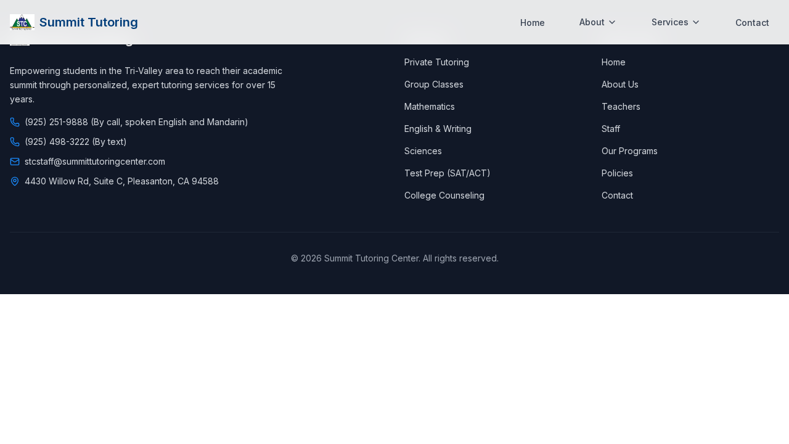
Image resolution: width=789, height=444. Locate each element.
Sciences (423, 151)
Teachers (621, 106)
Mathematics (429, 106)
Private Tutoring (436, 62)
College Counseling (444, 195)
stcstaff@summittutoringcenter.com (95, 161)
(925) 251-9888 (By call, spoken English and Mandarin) (136, 122)
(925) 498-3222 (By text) (76, 141)
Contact (752, 22)
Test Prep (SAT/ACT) (447, 173)
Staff (611, 128)
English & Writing (438, 128)
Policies (617, 173)
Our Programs (630, 151)
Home (532, 22)
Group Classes (434, 84)
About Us (620, 84)
